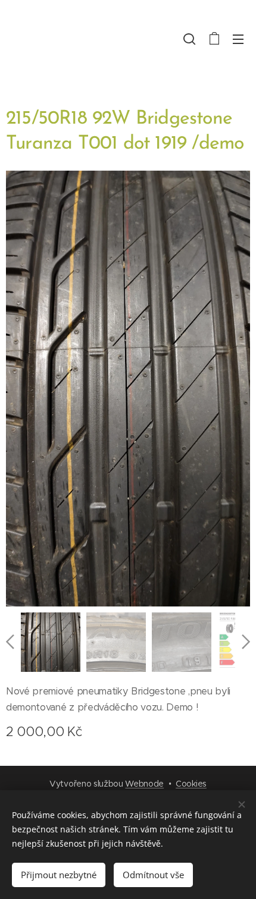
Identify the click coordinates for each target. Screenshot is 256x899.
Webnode (144, 783)
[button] (189, 39)
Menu (238, 39)
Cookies (191, 783)
